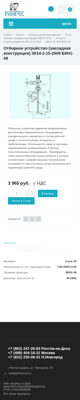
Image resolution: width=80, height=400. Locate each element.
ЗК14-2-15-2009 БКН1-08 (57, 41)
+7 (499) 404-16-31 (24, 353)
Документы (40, 247)
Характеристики (10, 247)
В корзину (48, 193)
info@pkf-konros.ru (20, 373)
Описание (22, 247)
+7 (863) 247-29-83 (24, 348)
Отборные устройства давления (44, 35)
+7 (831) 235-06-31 (24, 357)
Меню (66, 24)
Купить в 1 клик (21, 200)
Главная (8, 35)
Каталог (20, 35)
